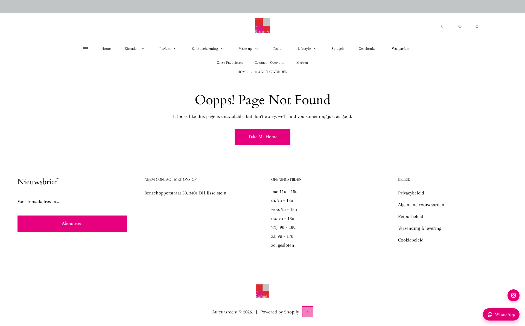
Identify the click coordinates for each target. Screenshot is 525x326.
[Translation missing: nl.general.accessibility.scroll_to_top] (307, 311)
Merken (302, 62)
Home (242, 72)
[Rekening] (460, 26)
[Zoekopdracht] (443, 26)
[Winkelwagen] (476, 26)
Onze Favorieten (230, 62)
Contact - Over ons (270, 62)
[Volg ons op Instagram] (514, 295)
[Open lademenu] (86, 49)
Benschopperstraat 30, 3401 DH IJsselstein (185, 193)
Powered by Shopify (279, 312)
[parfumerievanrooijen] (262, 26)
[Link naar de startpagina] (262, 291)
